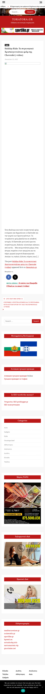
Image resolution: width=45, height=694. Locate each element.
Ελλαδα (7, 457)
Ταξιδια (7, 462)
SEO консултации (12, 405)
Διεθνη (6, 453)
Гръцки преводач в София (15, 379)
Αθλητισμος (8, 445)
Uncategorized (9, 440)
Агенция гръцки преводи (15, 376)
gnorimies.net (10, 648)
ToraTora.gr (22, 19)
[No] (42, 687)
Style (6, 436)
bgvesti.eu (8, 639)
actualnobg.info (10, 642)
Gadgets (7, 432)
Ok (23, 691)
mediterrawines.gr (12, 630)
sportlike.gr (9, 636)
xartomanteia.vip (11, 645)
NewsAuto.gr (31, 267)
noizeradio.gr (9, 633)
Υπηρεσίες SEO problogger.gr (16, 402)
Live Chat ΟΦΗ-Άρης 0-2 (14, 299)
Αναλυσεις (8, 449)
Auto (7, 45)
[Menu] (3, 2)
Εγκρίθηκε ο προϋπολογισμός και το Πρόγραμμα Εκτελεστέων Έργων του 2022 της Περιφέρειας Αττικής (21, 304)
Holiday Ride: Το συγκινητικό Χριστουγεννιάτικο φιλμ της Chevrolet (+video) (20, 264)
